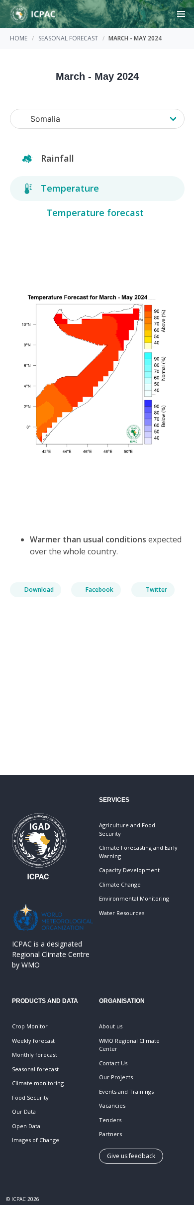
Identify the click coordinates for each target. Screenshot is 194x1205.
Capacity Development (129, 870)
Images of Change (35, 1140)
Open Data (26, 1126)
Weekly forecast (33, 1040)
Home (18, 38)
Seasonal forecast (68, 38)
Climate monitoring (38, 1083)
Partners (110, 1134)
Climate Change (120, 884)
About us (110, 1026)
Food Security (30, 1097)
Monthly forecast (34, 1054)
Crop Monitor (30, 1026)
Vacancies (112, 1105)
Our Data (24, 1111)
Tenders (110, 1120)
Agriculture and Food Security (127, 829)
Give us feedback (131, 1156)
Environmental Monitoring (134, 898)
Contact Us (113, 1063)
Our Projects (116, 1077)
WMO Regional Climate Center (129, 1045)
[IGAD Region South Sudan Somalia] (97, 119)
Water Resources (121, 913)
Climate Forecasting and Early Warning (138, 852)
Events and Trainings (126, 1091)
